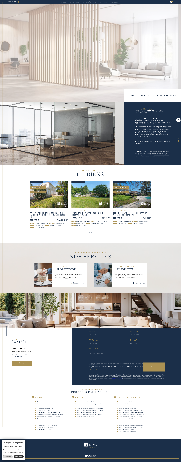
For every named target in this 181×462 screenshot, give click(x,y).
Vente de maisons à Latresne (44, 423)
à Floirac (142, 156)
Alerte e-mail (115, 2)
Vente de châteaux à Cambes (45, 408)
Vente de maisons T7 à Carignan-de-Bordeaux (131, 414)
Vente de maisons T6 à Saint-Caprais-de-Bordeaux (132, 406)
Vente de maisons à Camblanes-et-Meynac (48, 412)
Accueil (63, 2)
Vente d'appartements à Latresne (46, 421)
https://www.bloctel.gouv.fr (117, 378)
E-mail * (134, 340)
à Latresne (148, 156)
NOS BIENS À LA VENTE (89, 2)
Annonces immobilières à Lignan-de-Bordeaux (89, 414)
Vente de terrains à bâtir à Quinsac (46, 427)
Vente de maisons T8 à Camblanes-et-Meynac (131, 412)
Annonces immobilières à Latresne (86, 412)
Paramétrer (8, 456)
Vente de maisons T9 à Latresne (127, 423)
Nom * (92, 331)
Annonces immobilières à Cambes (86, 406)
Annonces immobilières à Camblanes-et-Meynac (90, 408)
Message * (94, 348)
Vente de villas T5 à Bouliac (126, 404)
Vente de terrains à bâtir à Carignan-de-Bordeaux (50, 414)
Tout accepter (18, 456)
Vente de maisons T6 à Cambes (127, 408)
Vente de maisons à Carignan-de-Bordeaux (48, 416)
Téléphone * (95, 340)
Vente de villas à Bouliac (43, 404)
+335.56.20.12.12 (18, 348)
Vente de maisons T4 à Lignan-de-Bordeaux (131, 427)
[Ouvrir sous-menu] (97, 1)
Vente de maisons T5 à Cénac (127, 418)
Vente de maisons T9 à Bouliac (127, 401)
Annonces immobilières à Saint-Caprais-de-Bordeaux (91, 404)
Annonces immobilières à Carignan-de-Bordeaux (90, 410)
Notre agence (74, 2)
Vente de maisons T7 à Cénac (127, 421)
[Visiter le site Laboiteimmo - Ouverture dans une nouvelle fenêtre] (90, 457)
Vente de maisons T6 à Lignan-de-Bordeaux (131, 425)
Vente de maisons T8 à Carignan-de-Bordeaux (131, 416)
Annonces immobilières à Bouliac (86, 401)
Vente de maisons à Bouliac (44, 401)
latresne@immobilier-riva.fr (21, 352)
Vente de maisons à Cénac (44, 418)
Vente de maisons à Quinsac (44, 429)
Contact (178, 139)
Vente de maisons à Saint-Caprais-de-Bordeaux (49, 406)
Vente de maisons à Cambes (44, 410)
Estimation (103, 2)
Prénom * (135, 331)
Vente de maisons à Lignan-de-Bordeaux (48, 425)
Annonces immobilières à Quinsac (86, 416)
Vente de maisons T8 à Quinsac (127, 429)
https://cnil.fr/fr (134, 377)
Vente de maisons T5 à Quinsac (127, 431)
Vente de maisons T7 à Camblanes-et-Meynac (131, 410)
